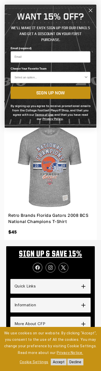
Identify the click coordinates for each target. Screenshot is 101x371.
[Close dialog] (90, 10)
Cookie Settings (34, 362)
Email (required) (21, 48)
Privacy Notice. (70, 353)
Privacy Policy (52, 119)
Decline (75, 362)
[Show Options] (86, 77)
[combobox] (49, 77)
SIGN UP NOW (50, 92)
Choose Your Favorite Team (29, 68)
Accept (58, 362)
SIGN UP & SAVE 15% (50, 254)
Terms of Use (44, 114)
